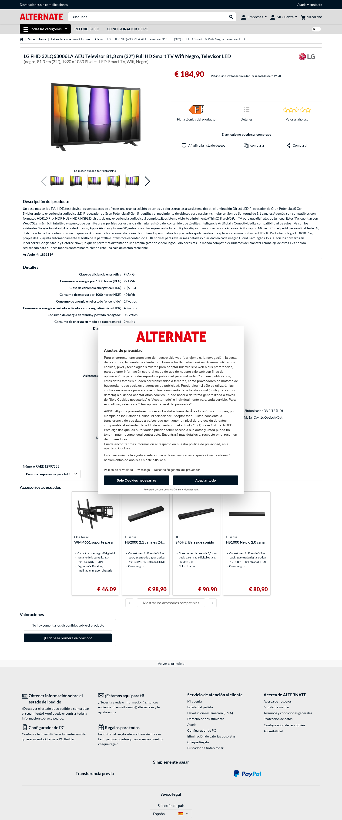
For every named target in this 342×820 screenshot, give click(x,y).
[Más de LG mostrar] (306, 59)
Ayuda (301, 5)
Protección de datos (278, 719)
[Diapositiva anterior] (129, 602)
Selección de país (171, 805)
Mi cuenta (194, 701)
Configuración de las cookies (284, 725)
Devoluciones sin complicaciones (44, 5)
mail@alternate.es (141, 707)
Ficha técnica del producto (196, 119)
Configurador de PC (127, 29)
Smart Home (37, 39)
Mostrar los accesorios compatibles (171, 602)
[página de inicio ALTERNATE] (41, 16)
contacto (315, 5)
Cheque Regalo (198, 742)
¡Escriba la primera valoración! (68, 638)
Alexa (98, 39)
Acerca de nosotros (278, 701)
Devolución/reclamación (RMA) (210, 713)
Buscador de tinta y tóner (205, 748)
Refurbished (86, 29)
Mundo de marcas (276, 707)
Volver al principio (171, 663)
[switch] (316, 29)
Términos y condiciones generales (288, 713)
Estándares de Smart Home (70, 39)
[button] (44, 181)
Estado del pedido (200, 707)
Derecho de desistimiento (205, 719)
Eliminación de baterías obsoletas (211, 736)
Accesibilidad (273, 731)
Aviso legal (171, 794)
